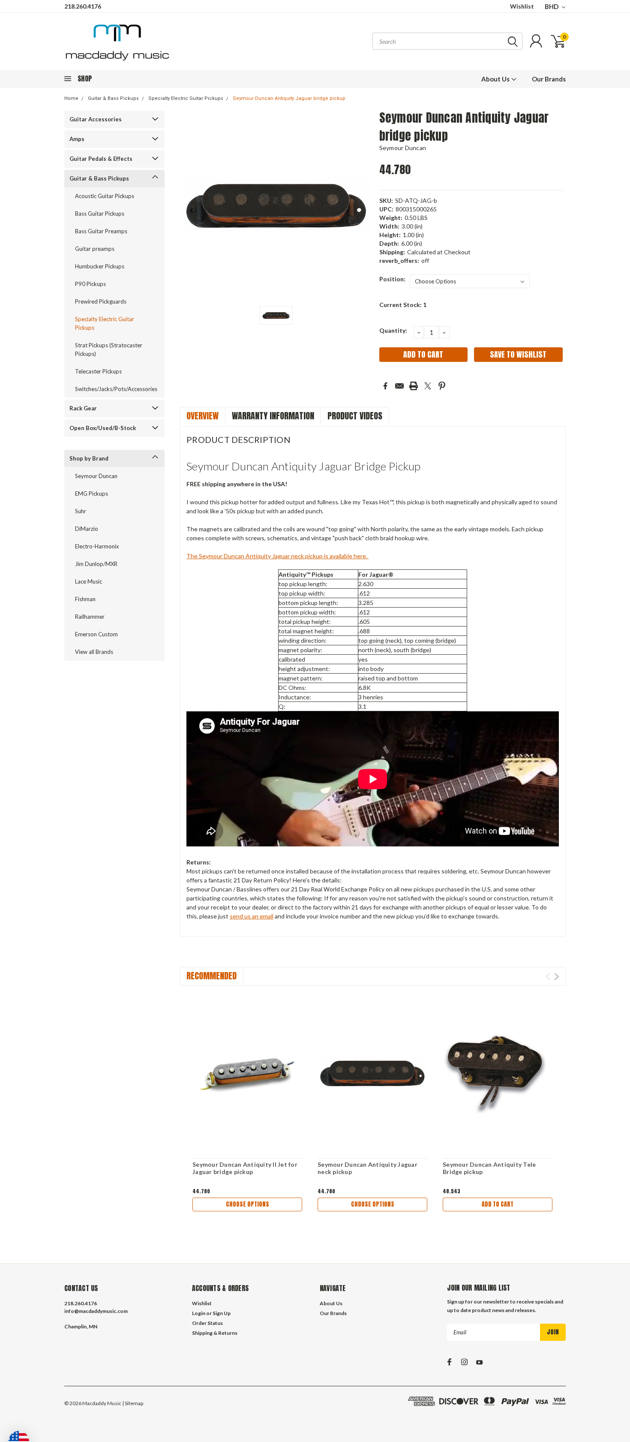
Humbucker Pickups (99, 266)
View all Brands (94, 651)
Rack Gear (83, 408)
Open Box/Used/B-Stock (102, 427)
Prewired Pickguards (100, 301)
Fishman (85, 599)
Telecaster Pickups (98, 371)
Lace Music (88, 581)
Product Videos (354, 415)
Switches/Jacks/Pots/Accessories (112, 388)
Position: (392, 279)
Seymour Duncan (96, 476)
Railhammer (90, 616)
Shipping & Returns (214, 1333)
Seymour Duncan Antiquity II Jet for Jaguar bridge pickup (244, 1168)
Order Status (207, 1323)
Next (556, 976)
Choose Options (247, 1204)
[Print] (413, 386)
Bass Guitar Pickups (99, 213)
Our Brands (549, 79)
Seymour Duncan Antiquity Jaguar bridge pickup (289, 98)
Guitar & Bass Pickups (113, 98)
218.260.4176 (82, 6)
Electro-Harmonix (97, 546)
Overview (202, 415)
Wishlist (522, 6)
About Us (496, 79)
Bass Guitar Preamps (101, 231)
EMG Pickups (91, 493)
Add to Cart (497, 1204)
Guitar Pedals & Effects (100, 158)
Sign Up (222, 1313)
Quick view (247, 1073)
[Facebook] (385, 386)
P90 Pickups (90, 283)
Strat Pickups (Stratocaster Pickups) (108, 349)
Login (198, 1313)
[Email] (399, 386)
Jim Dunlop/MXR (96, 563)
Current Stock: (402, 304)
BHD (552, 6)
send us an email (251, 916)
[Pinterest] (442, 386)
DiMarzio (86, 528)
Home (71, 98)
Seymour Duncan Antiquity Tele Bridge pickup (489, 1168)
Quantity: (393, 330)
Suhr (80, 511)
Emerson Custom (96, 634)
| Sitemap (132, 1403)
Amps (76, 138)
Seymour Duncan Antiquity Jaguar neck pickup (367, 1168)
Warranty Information (273, 415)
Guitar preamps (94, 248)
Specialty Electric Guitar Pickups (185, 98)
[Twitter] (427, 386)
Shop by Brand (88, 458)
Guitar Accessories (95, 119)
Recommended (211, 975)
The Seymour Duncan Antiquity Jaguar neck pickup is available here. (277, 556)
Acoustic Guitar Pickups (104, 196)
